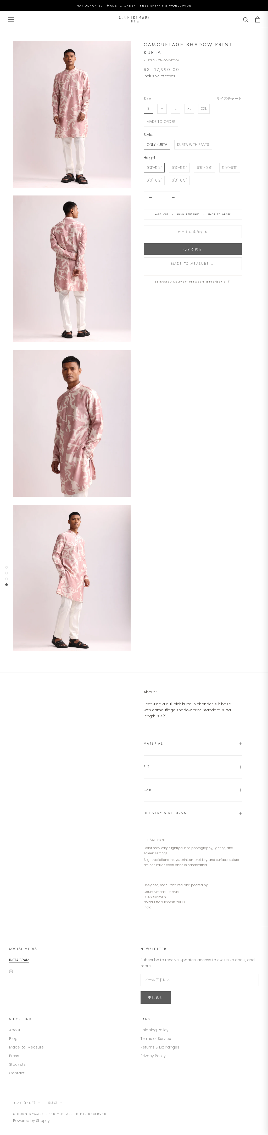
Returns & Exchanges (160, 1047)
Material (153, 743)
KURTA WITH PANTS (193, 144)
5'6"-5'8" (204, 167)
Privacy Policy (153, 1055)
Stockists (17, 1064)
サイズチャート (229, 98)
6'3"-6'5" (179, 180)
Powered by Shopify (31, 1120)
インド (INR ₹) (24, 1103)
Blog (13, 1038)
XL (189, 108)
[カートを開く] (257, 19)
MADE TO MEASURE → (193, 263)
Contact (17, 1073)
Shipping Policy (155, 1030)
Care (149, 790)
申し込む (155, 997)
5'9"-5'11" (229, 167)
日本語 (53, 1103)
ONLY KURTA (157, 144)
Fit (147, 766)
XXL (204, 108)
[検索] (246, 19)
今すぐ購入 (192, 249)
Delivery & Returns (165, 813)
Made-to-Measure (26, 1047)
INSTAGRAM (19, 960)
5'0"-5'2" (154, 167)
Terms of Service (156, 1038)
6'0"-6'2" (154, 180)
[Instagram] (11, 971)
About (14, 1030)
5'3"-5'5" (179, 167)
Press (14, 1055)
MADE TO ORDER (161, 121)
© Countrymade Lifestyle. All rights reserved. (60, 1114)
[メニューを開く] (11, 19)
